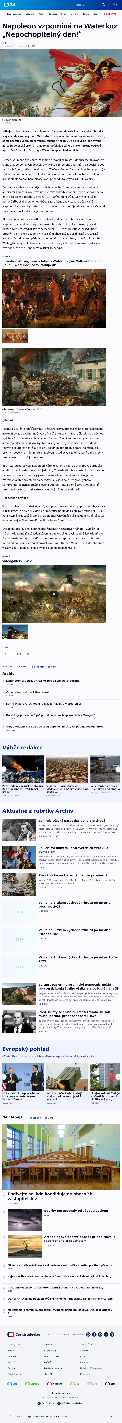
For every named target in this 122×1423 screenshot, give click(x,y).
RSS (113, 1416)
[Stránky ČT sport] (32, 1383)
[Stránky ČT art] (92, 1383)
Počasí (47, 1362)
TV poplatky (50, 1350)
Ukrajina (30, 13)
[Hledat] (103, 5)
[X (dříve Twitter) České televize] (106, 1334)
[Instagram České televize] (88, 1334)
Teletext (11, 1356)
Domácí (53, 13)
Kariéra (84, 1362)
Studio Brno (86, 1350)
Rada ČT (11, 1362)
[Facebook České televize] (94, 1334)
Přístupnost (61, 1416)
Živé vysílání (86, 1344)
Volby (41, 13)
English (29, 1416)
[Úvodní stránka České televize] (24, 1334)
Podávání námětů (53, 1368)
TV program (13, 1344)
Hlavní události (13, 13)
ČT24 (4, 43)
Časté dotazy (14, 1374)
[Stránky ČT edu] (110, 1383)
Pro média (49, 1344)
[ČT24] (9, 5)
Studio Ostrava (51, 1356)
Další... (86, 13)
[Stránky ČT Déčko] (74, 1383)
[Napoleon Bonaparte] (61, 83)
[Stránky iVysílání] (54, 1383)
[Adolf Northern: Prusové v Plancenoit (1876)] (54, 377)
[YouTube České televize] (100, 1334)
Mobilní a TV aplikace (91, 1368)
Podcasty (85, 1356)
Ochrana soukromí (44, 1416)
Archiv (7, 654)
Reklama (12, 1350)
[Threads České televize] (112, 1334)
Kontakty (85, 1374)
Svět (63, 13)
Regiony (74, 13)
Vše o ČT (48, 1374)
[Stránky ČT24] (12, 1383)
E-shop (11, 1368)
